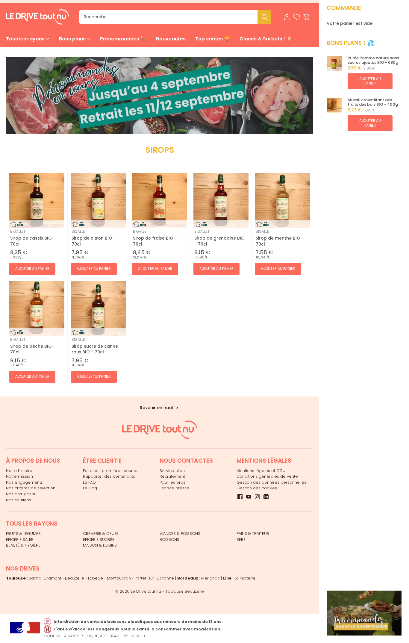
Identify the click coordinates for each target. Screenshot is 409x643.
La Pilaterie (244, 578)
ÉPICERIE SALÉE (19, 539)
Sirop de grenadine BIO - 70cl (219, 238)
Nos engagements (24, 482)
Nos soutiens (18, 500)
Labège (95, 578)
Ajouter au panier (370, 81)
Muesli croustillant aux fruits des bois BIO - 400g (373, 102)
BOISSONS (169, 539)
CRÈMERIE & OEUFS (101, 533)
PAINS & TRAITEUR (253, 533)
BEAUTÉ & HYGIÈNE (23, 545)
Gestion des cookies (257, 488)
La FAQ (89, 482)
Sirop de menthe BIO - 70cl (280, 238)
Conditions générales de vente (267, 476)
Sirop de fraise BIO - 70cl (155, 238)
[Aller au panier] (306, 17)
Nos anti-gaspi (20, 494)
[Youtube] (248, 497)
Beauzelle (74, 578)
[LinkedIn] (266, 497)
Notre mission (19, 476)
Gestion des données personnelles (271, 482)
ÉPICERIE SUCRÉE (98, 539)
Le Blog (90, 488)
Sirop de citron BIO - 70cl (94, 238)
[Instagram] (257, 497)
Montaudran (119, 578)
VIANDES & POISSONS (180, 533)
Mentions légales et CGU (261, 470)
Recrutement (172, 476)
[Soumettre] (264, 17)
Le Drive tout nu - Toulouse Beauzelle (167, 591)
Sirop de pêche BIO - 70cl (32, 346)
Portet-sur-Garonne (154, 578)
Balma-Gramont (45, 578)
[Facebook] (240, 497)
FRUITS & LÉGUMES (23, 533)
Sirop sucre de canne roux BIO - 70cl (95, 346)
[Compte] (286, 17)
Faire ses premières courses (111, 470)
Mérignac (210, 578)
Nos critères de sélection (30, 488)
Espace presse (174, 488)
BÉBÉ (241, 539)
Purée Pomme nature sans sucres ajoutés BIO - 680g (373, 60)
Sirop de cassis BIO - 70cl (32, 238)
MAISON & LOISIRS (100, 545)
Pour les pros (172, 482)
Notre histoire (19, 470)
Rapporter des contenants (109, 476)
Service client (173, 470)
